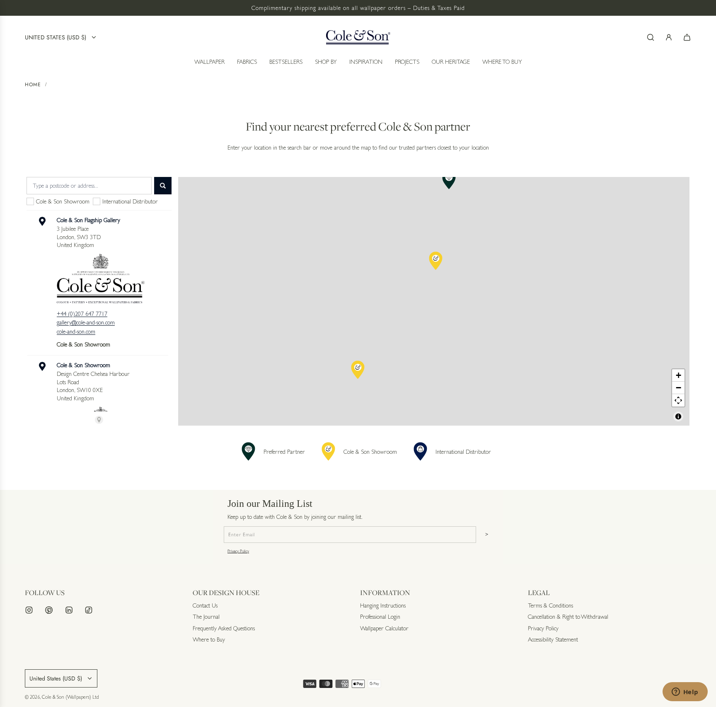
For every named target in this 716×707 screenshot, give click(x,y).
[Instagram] (29, 610)
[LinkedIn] (69, 610)
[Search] (650, 37)
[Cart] (687, 37)
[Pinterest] (49, 610)
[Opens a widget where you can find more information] (685, 692)
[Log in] (669, 37)
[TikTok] (89, 610)
